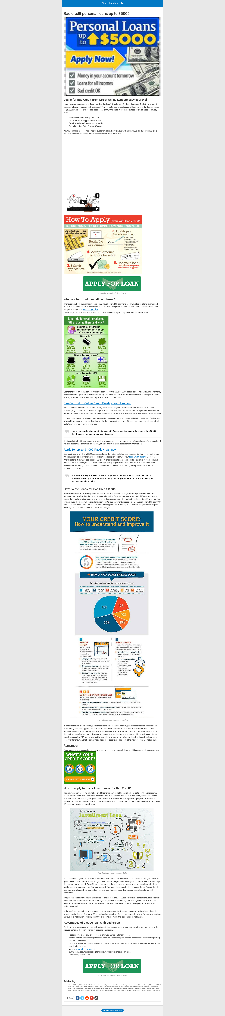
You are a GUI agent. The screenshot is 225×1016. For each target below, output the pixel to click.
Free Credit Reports (137, 457)
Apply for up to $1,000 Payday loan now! (90, 449)
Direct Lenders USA (112, 3)
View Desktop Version (113, 1010)
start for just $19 (90, 309)
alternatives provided (85, 949)
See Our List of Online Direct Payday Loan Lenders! (97, 403)
